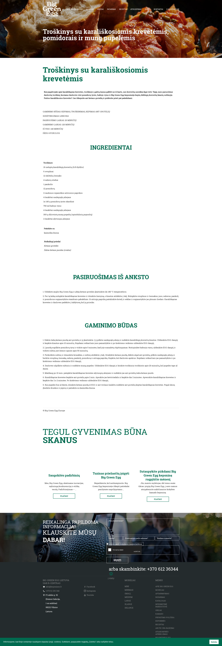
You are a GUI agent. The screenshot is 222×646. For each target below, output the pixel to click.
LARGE (128, 600)
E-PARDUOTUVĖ (172, 9)
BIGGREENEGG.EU (163, 637)
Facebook (91, 586)
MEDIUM (129, 597)
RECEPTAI (123, 9)
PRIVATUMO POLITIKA (164, 617)
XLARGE (128, 604)
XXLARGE (129, 608)
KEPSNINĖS (160, 621)
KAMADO (159, 614)
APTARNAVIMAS (162, 593)
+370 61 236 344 (52, 591)
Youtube (90, 595)
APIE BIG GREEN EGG (74, 9)
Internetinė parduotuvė (161, 605)
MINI (127, 586)
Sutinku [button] (214, 642)
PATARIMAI (111, 9)
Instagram (91, 591)
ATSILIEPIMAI (136, 9)
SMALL (128, 593)
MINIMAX (129, 590)
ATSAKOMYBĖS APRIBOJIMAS (161, 632)
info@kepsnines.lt (54, 586)
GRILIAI (158, 610)
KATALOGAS (160, 601)
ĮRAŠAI (147, 9)
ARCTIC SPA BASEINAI (164, 628)
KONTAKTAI (158, 9)
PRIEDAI (100, 9)
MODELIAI (90, 9)
